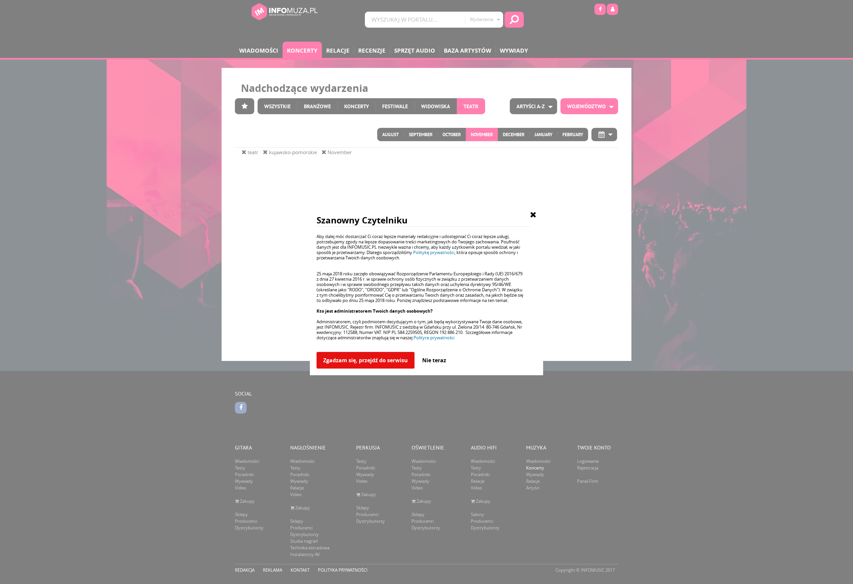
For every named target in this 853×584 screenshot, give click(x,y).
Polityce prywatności (434, 338)
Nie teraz (434, 360)
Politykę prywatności (433, 252)
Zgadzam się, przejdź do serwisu (365, 360)
